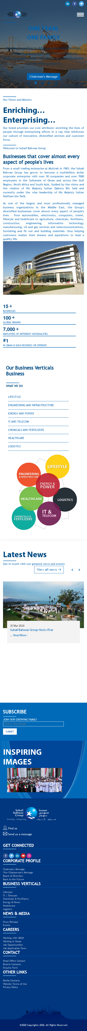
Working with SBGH (13, 938)
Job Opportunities (13, 944)
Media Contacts (11, 980)
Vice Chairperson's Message (18, 872)
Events (6, 925)
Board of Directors (13, 876)
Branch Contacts (12, 964)
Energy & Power (11, 902)
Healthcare (16, 438)
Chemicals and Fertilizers (26, 429)
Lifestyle (14, 396)
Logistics (14, 446)
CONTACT (11, 952)
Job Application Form (14, 948)
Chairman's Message (44, 75)
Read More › (29, 644)
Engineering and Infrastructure (31, 405)
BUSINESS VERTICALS (22, 883)
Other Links (15, 972)
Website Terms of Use (15, 984)
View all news (47, 570)
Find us (12, 828)
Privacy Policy (10, 987)
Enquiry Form (10, 967)
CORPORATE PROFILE (22, 860)
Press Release (10, 922)
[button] (29, 83)
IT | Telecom (10, 895)
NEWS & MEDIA (16, 913)
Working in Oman (12, 941)
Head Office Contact (14, 960)
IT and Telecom (18, 421)
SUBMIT (10, 731)
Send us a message (19, 834)
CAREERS (11, 929)
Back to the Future (13, 879)
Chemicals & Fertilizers (16, 898)
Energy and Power (21, 413)
